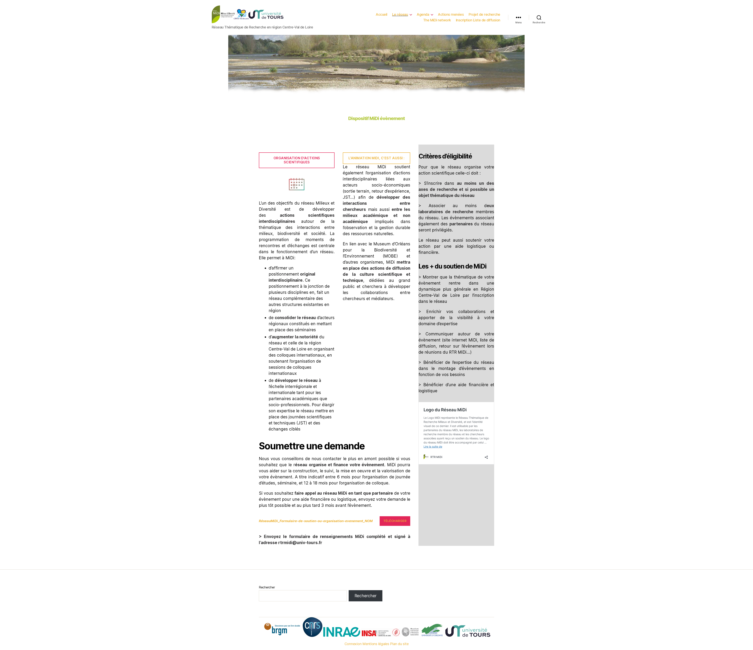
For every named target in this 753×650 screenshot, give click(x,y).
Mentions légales (375, 644)
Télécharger (395, 521)
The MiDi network (437, 20)
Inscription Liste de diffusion (478, 20)
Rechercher (267, 587)
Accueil (381, 14)
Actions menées (451, 14)
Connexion (353, 644)
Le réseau (400, 14)
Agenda (423, 14)
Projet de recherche (484, 14)
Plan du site (399, 644)
